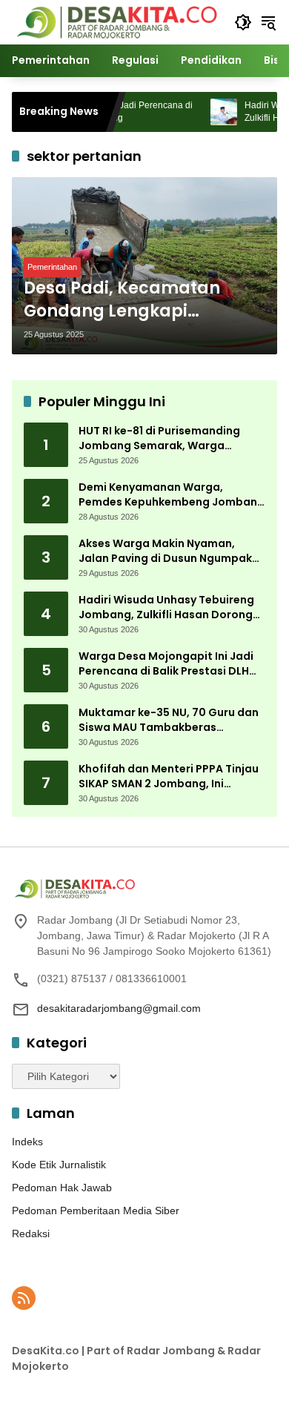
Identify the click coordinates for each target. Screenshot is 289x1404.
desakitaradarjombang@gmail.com (119, 1008)
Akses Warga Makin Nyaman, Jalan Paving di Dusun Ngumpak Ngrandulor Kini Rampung (165, 551)
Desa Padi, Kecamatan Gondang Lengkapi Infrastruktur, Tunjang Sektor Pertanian (122, 300)
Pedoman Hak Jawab (62, 1187)
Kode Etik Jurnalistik (59, 1164)
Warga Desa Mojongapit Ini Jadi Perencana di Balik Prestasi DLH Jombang (166, 663)
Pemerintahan (52, 266)
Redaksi (31, 1233)
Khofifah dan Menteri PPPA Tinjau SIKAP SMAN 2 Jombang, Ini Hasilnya (169, 776)
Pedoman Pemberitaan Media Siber (95, 1210)
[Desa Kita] (115, 21)
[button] (243, 22)
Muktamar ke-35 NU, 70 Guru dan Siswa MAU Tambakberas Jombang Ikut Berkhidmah (169, 720)
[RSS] (24, 1298)
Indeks (27, 1142)
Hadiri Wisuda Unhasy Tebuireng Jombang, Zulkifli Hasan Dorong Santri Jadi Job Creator (166, 607)
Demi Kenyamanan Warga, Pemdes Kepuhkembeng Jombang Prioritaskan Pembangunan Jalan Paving (172, 494)
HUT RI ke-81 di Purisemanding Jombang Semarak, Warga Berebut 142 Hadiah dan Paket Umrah (160, 438)
